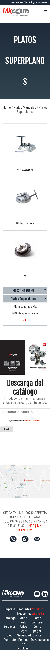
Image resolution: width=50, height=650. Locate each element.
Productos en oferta (38, 613)
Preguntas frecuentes (24, 613)
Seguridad (24, 637)
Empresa (9, 611)
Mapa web (23, 622)
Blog (10, 637)
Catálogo (9, 620)
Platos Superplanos (23, 299)
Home (7, 107)
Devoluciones (40, 641)
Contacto (9, 641)
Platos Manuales (24, 107)
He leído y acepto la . (25, 422)
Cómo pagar (37, 630)
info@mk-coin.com (38, 2)
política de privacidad (32, 422)
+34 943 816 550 (19, 2)
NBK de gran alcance (25, 315)
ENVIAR (6, 431)
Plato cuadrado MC (25, 308)
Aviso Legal (23, 630)
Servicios (10, 628)
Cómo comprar (37, 622)
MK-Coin (16, 12)
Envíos (37, 637)
